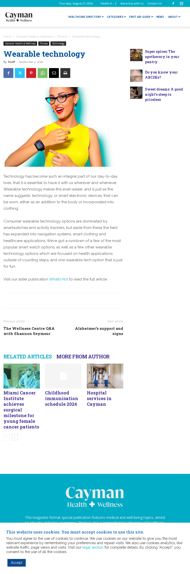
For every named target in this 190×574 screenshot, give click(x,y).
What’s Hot (58, 279)
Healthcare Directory (84, 17)
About (173, 17)
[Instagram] (181, 3)
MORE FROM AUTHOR (82, 356)
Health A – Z (109, 3)
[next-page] (14, 437)
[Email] (54, 73)
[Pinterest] (31, 73)
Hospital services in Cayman (99, 398)
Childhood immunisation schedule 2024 (61, 398)
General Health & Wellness (34, 36)
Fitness (62, 36)
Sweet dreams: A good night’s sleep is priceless (164, 94)
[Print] (65, 73)
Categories (115, 17)
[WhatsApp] (43, 73)
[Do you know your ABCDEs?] (136, 76)
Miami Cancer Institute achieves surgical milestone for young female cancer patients (21, 410)
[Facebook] (173, 3)
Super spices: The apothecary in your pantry (162, 56)
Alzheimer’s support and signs (99, 331)
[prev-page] (6, 437)
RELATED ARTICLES (27, 356)
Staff (11, 62)
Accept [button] (16, 563)
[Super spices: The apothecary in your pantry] (136, 55)
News (160, 17)
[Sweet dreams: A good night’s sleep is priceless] (136, 93)
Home (7, 36)
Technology (58, 43)
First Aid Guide (139, 17)
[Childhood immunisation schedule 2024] (63, 376)
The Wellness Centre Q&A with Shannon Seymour (29, 331)
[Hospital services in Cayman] (105, 376)
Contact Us (154, 3)
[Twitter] (20, 73)
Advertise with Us (131, 3)
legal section (92, 547)
